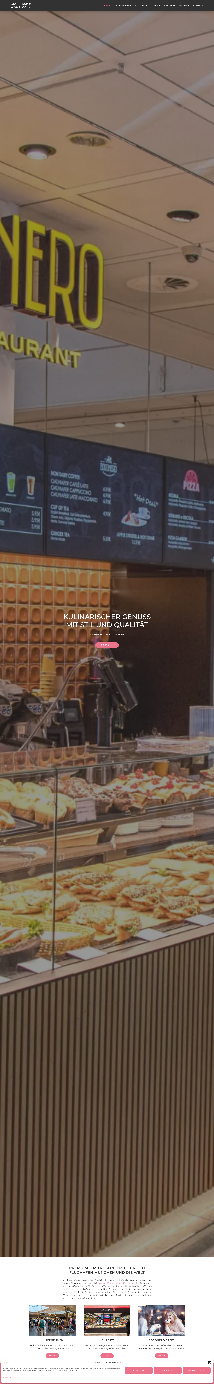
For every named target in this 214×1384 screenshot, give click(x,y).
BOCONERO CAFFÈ (162, 1340)
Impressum (18, 1377)
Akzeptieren (138, 1370)
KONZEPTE (107, 1340)
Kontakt (198, 5)
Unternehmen (122, 5)
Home (106, 5)
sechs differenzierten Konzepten (117, 1283)
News (156, 5)
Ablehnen (168, 1370)
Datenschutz (7, 1377)
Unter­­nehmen (70, 1289)
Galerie (184, 5)
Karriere (170, 5)
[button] (209, 1362)
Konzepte (141, 5)
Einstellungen (197, 1370)
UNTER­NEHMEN (52, 1340)
